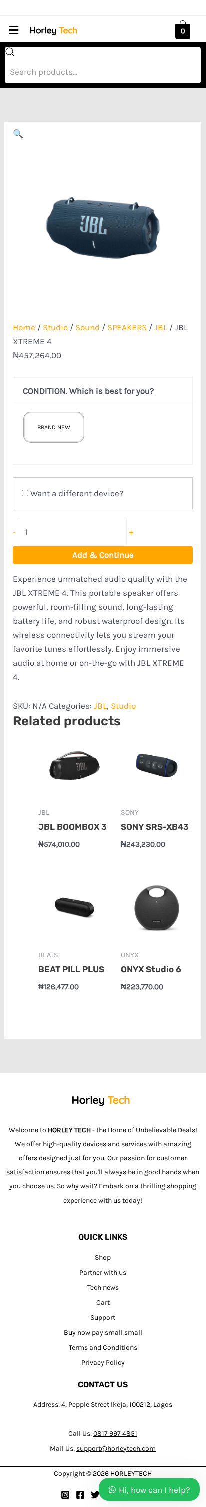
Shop (103, 1257)
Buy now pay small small (103, 1332)
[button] (13, 30)
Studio (55, 327)
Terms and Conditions (103, 1347)
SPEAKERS (127, 327)
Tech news (103, 1287)
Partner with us (103, 1272)
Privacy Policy (103, 1362)
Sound (88, 327)
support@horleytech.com (116, 1448)
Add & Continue (103, 555)
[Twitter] (95, 1494)
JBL (161, 327)
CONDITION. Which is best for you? (88, 391)
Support (103, 1317)
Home (24, 327)
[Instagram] (65, 1494)
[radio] (54, 427)
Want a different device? (76, 493)
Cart (103, 1302)
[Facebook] (80, 1494)
